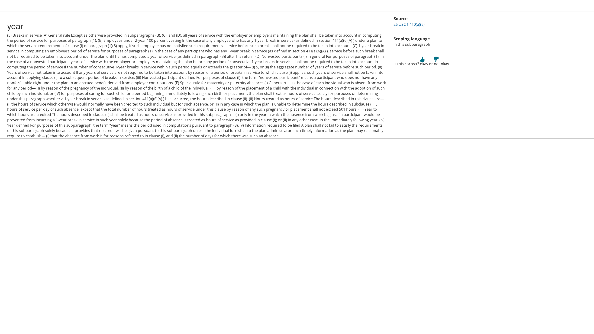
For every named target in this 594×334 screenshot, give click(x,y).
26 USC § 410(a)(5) (409, 24)
